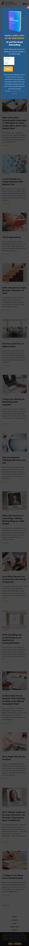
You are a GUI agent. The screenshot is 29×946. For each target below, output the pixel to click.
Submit (8, 69)
